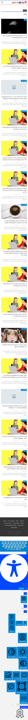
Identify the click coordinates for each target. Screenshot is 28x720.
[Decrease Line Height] (25, 611)
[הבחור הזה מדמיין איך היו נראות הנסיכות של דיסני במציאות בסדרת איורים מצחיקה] (14, 148)
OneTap (20, 585)
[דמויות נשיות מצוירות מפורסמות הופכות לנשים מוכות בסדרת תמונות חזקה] (14, 457)
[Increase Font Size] (25, 588)
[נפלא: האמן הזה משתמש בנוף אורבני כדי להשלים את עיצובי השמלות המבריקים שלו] (14, 365)
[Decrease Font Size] (25, 593)
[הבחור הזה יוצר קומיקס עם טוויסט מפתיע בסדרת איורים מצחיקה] (14, 117)
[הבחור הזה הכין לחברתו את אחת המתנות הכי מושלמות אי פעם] (14, 335)
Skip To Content (24, 704)
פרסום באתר (14, 527)
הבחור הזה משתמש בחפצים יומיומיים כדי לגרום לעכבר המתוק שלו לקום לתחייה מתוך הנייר (14, 253)
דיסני (25, 19)
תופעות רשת (23, 50)
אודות (17, 521)
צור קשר (5, 521)
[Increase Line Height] (25, 606)
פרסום (25, 451)
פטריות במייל (11, 521)
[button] (27, 553)
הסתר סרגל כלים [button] (23, 588)
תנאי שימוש (20, 525)
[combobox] (14, 546)
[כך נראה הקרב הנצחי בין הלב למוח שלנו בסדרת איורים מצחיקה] (14, 274)
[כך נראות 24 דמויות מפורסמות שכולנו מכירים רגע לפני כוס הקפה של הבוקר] (14, 211)
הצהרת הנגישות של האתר (11, 525)
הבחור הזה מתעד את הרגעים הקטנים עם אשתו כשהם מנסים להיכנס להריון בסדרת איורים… (14, 190)
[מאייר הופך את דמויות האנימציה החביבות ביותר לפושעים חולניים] (14, 427)
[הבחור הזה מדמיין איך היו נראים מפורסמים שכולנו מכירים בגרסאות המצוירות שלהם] (14, 87)
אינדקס (22, 523)
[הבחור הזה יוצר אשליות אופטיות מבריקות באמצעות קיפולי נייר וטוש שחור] (14, 396)
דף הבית (22, 521)
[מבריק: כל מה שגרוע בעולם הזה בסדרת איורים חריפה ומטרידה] (14, 304)
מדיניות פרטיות (7, 523)
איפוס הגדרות (24, 707)
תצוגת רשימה (16, 523)
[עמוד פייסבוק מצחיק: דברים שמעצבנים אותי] (14, 488)
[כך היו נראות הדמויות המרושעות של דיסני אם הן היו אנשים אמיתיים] (14, 26)
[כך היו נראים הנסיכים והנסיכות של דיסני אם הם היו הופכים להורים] (14, 56)
